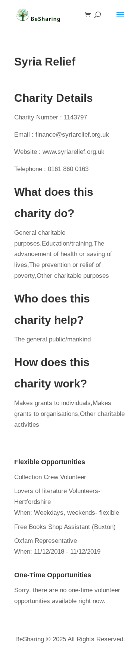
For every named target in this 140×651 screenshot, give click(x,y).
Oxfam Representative (45, 540)
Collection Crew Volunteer (50, 477)
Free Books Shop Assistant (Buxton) (65, 526)
